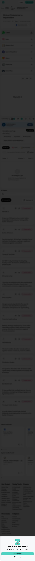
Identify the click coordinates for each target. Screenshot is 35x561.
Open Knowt (17, 553)
